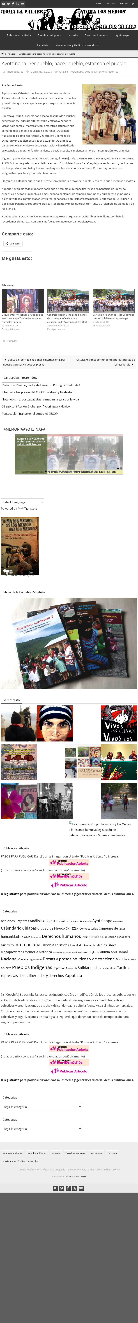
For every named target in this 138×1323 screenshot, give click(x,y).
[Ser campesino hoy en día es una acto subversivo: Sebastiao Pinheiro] (119, 761)
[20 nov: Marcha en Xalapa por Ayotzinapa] (55, 800)
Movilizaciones (79, 950)
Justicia (48, 943)
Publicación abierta (12, 1151)
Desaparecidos (92, 934)
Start (118, 466)
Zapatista (73, 973)
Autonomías (86, 919)
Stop (121, 466)
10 (74, 469)
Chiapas (29, 926)
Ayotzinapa (76, 71)
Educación (110, 935)
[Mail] (22, 4)
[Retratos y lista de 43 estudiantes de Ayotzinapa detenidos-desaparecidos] (119, 722)
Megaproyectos (12, 949)
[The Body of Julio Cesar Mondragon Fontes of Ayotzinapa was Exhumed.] (55, 722)
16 (96, 469)
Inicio (98, 3)
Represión (59, 966)
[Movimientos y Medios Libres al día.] (19, 722)
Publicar (123, 3)
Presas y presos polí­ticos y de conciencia (80, 957)
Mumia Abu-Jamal (113, 949)
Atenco (76, 919)
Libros (71, 943)
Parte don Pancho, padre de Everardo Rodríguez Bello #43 (41, 383)
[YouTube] (4, 4)
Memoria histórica (107, 71)
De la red (89, 71)
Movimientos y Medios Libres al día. (20, 1158)
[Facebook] (13, 4)
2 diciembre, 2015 (41, 71)
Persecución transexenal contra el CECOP (30, 411)
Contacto (110, 3)
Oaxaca (23, 957)
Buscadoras (118, 919)
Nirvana (69, 1174)
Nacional (9, 957)
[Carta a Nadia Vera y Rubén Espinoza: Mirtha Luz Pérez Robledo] (19, 800)
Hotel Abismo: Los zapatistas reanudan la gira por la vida (40, 397)
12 (81, 469)
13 (85, 469)
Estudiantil (123, 935)
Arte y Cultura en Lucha (57, 919)
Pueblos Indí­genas (32, 965)
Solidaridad (87, 965)
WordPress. (81, 1174)
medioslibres (15, 71)
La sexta (61, 942)
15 (92, 469)
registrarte (11, 892)
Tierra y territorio (106, 966)
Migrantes (67, 950)
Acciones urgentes (15, 918)
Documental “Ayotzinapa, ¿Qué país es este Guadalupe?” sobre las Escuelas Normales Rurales (22, 317)
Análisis (11, 53)
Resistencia (71, 966)
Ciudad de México (51, 926)
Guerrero (7, 943)
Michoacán (57, 950)
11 (78, 469)
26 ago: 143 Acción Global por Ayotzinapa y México (36, 404)
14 (89, 469)
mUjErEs (93, 950)
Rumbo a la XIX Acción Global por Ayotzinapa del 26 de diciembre (31, 439)
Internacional (28, 942)
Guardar (12, 339)
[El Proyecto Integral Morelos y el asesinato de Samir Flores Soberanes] (83, 761)
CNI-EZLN (72, 926)
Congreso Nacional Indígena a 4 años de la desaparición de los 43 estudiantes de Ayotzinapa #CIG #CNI (67, 317)
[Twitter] (8, 4)
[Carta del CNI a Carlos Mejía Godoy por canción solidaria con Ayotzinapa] (114, 300)
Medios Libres (106, 943)
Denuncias (36, 935)
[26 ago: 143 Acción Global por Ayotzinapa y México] (19, 761)
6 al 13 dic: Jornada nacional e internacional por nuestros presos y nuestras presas (34, 360)
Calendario (11, 926)
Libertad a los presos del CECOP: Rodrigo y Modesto (37, 390)
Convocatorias (88, 926)
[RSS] (18, 4)
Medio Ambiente (86, 943)
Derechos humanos (61, 934)
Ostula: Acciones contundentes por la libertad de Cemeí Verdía (105, 360)
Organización (35, 957)
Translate (30, 506)
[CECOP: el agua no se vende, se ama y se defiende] (119, 800)
